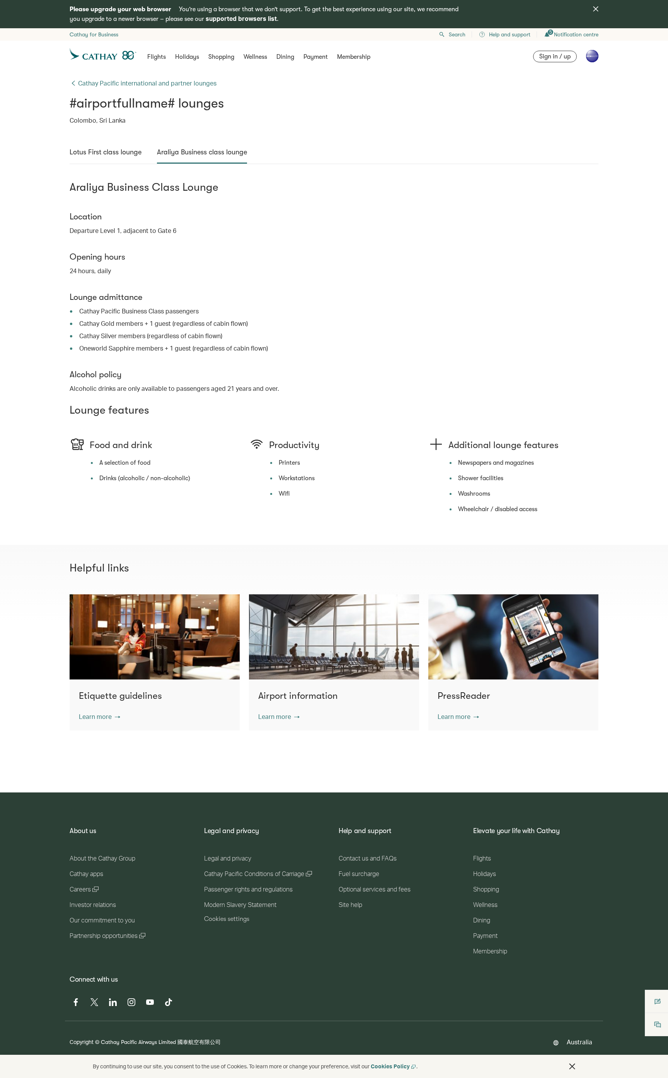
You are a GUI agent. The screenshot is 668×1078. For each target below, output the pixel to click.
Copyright (82, 1042)
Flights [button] (156, 56)
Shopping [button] (221, 56)
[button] (99, 716)
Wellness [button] (255, 56)
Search (457, 34)
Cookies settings (226, 918)
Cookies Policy (390, 1066)
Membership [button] (353, 56)
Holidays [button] (187, 56)
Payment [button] (315, 56)
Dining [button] (285, 56)
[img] (595, 9)
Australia (579, 1042)
